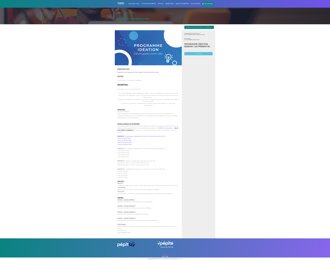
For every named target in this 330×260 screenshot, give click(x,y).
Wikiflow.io (180, 258)
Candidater (198, 53)
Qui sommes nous (134, 3)
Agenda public (170, 3)
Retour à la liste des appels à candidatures (199, 27)
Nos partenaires (195, 3)
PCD (167, 256)
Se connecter (208, 3)
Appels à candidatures (182, 3)
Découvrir (160, 3)
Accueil (118, 13)
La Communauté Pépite (148, 3)
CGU (163, 256)
